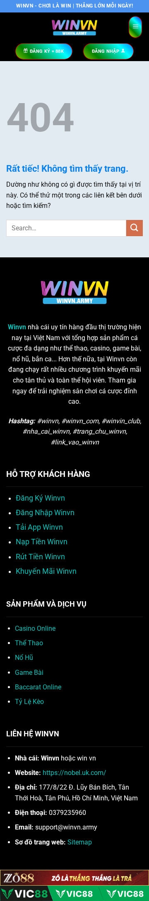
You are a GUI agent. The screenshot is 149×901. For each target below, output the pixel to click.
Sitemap (79, 842)
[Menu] (135, 27)
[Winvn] (74, 27)
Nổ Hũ (24, 658)
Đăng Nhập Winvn (45, 513)
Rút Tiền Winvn (40, 557)
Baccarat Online (38, 687)
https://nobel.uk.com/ (74, 773)
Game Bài (29, 672)
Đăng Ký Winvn (40, 498)
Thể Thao (29, 643)
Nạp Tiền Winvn (41, 542)
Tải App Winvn (39, 527)
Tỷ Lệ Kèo (29, 702)
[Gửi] (134, 228)
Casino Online (35, 628)
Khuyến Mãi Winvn (46, 571)
